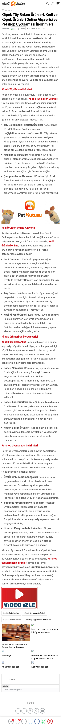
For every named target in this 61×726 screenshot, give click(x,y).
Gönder (6, 686)
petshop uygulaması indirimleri (38, 619)
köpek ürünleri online (12, 619)
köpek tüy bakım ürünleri (34, 613)
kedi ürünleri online (11, 613)
